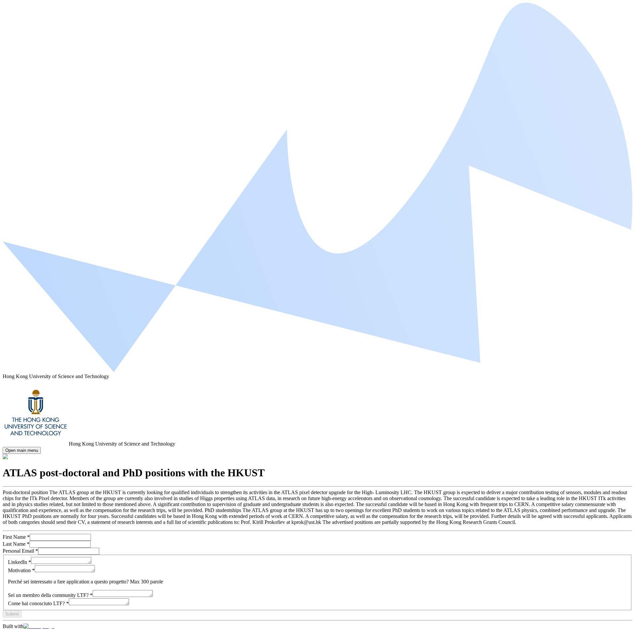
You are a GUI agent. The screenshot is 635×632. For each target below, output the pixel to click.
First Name (16, 537)
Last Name (16, 544)
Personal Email (20, 551)
